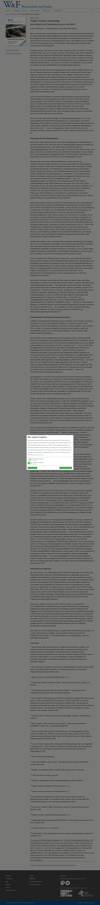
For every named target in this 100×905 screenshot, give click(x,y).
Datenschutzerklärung (38, 454)
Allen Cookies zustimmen (65, 468)
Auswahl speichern (32, 468)
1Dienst (34, 460)
